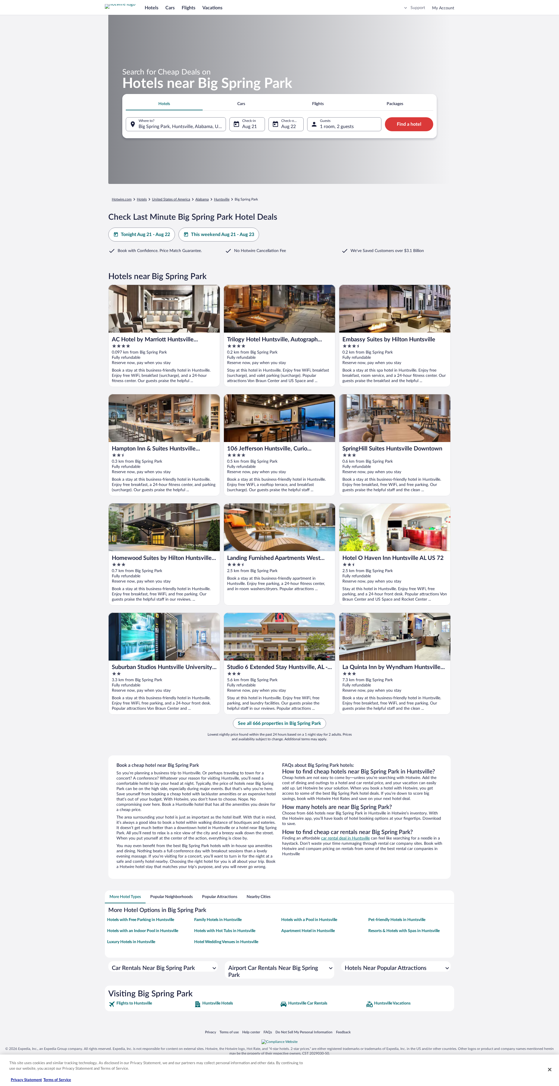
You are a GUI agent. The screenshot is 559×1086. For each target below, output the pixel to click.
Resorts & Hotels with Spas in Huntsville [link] (404, 931)
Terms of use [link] (229, 1032)
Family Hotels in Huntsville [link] (218, 920)
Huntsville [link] (221, 199)
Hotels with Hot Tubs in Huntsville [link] (224, 931)
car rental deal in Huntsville (345, 838)
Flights (188, 8)
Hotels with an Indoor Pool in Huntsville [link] (142, 931)
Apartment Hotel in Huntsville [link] (308, 931)
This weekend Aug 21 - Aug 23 (222, 234)
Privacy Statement (26, 1080)
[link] (150, 1004)
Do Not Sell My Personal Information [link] (303, 1032)
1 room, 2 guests (337, 126)
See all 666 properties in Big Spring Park (279, 723)
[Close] (549, 1069)
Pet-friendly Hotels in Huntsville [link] (396, 920)
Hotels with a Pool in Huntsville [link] (309, 920)
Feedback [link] (343, 1032)
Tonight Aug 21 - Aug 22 (145, 234)
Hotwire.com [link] (122, 199)
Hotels (151, 8)
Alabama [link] (202, 199)
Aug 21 (249, 126)
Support (418, 8)
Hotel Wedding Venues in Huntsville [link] (226, 942)
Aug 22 (288, 126)
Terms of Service (57, 1080)
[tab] (164, 103)
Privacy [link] (210, 1032)
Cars (170, 8)
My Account (443, 8)
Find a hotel (409, 124)
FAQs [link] (267, 1032)
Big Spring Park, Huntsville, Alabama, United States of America (182, 126)
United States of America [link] (171, 199)
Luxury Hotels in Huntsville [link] (131, 942)
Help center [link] (251, 1032)
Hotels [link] (142, 199)
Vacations (212, 8)
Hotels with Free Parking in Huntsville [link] (140, 920)
